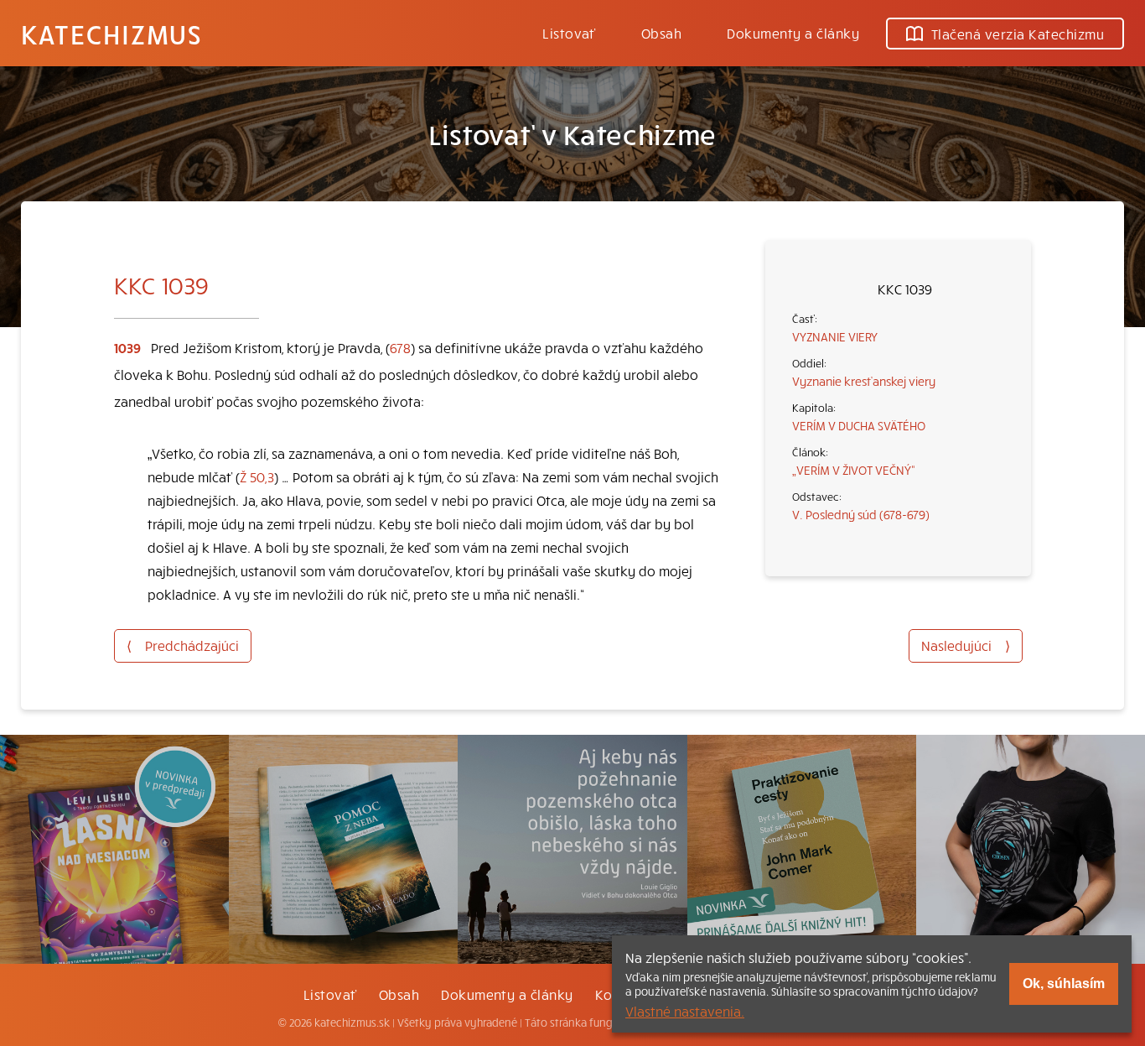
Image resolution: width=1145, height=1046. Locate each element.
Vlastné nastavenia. (684, 1010)
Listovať (569, 32)
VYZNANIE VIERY (835, 336)
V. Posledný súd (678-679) (861, 514)
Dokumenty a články (793, 32)
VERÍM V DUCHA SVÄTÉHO (858, 425)
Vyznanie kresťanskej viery (863, 380)
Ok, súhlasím (1064, 983)
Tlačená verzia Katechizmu (1017, 33)
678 (400, 347)
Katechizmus (111, 33)
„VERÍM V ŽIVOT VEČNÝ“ (853, 469)
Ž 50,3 (257, 476)
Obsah (661, 32)
